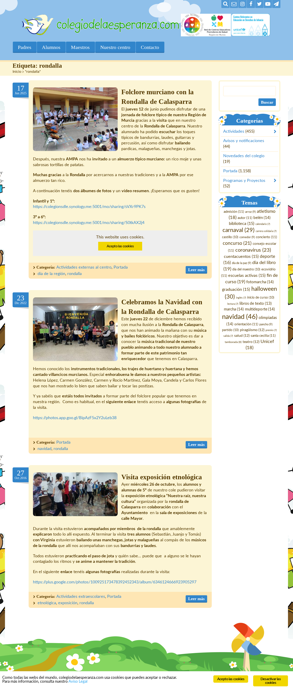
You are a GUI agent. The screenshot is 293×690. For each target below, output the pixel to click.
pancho (266, 324)
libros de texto (255, 304)
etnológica (47, 603)
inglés (241, 297)
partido (230, 330)
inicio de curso (260, 297)
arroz (250, 211)
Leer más (196, 269)
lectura (232, 304)
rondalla (74, 274)
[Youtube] (268, 4)
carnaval (238, 230)
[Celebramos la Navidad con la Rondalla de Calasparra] (75, 329)
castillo (230, 237)
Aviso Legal (77, 681)
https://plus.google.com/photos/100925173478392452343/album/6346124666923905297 (114, 582)
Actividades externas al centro (83, 267)
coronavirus (253, 250)
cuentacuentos (241, 257)
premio (271, 330)
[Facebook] (251, 4)
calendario (262, 224)
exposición (67, 603)
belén (262, 218)
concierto (266, 237)
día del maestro (246, 269)
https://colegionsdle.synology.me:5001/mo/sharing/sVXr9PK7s (89, 207)
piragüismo (252, 330)
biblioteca (241, 224)
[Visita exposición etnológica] (75, 494)
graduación (236, 289)
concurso (237, 243)
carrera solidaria (266, 231)
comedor (247, 237)
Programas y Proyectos (244, 181)
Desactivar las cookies (270, 681)
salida (228, 336)
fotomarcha (260, 282)
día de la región (51, 274)
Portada (121, 267)
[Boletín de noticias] (234, 4)
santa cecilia (263, 335)
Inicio (17, 71)
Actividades (233, 132)
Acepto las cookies (120, 246)
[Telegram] (276, 4)
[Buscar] (225, 4)
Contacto (150, 47)
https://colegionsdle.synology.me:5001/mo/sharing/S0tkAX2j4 (88, 223)
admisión (234, 211)
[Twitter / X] (259, 4)
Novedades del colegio (243, 156)
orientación (246, 324)
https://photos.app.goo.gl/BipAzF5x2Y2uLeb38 (75, 418)
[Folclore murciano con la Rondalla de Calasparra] (75, 119)
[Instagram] (242, 4)
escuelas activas (247, 276)
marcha (234, 309)
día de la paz (241, 263)
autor (245, 218)
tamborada (233, 342)
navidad (45, 449)
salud (242, 335)
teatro (251, 342)
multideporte (260, 309)
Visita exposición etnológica (161, 477)
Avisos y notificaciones (243, 141)
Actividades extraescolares (80, 597)
